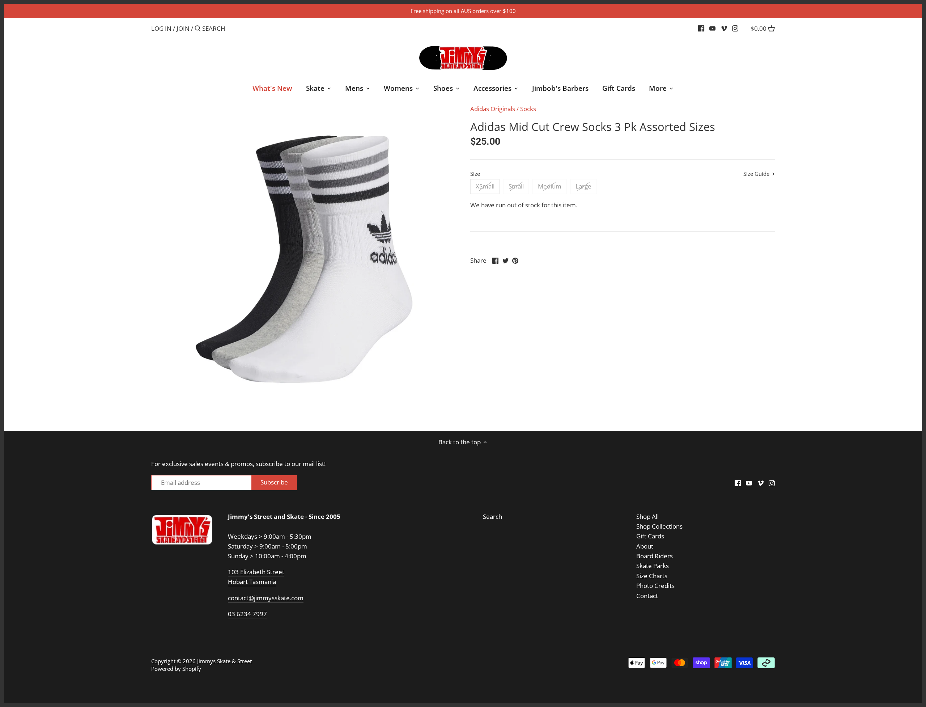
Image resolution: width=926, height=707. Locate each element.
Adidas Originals (492, 109)
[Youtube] (712, 28)
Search (492, 516)
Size (475, 173)
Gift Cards (650, 536)
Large (583, 186)
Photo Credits (655, 585)
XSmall (485, 186)
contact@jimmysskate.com (265, 598)
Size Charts (651, 576)
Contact (647, 596)
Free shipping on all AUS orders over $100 (463, 10)
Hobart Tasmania (252, 581)
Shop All (647, 516)
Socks (528, 109)
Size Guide (757, 173)
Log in (161, 28)
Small (516, 186)
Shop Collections (659, 526)
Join (183, 28)
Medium (549, 186)
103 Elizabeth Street (256, 572)
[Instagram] (735, 28)
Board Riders (654, 556)
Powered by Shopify (176, 668)
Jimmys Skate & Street (224, 661)
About (644, 546)
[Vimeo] (724, 28)
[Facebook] (701, 28)
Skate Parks (652, 566)
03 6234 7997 (247, 614)
